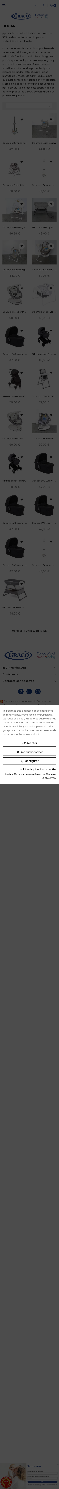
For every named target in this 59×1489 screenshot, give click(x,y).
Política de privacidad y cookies (38, 769)
